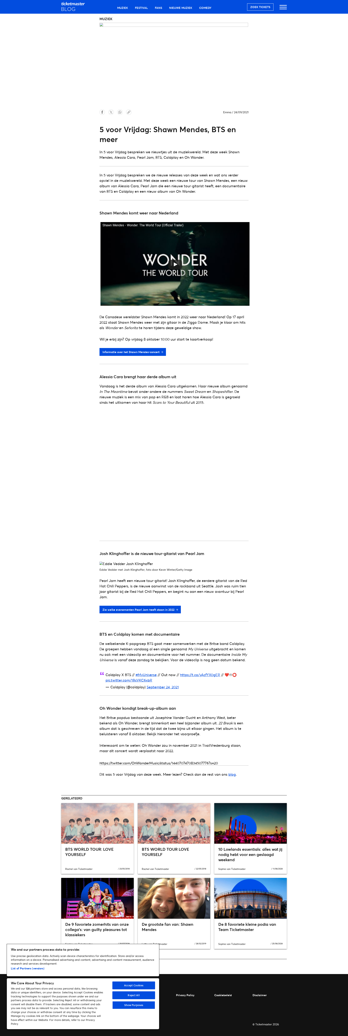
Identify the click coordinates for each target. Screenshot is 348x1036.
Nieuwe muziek (180, 8)
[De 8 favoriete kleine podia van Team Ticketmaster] (250, 898)
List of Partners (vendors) (27, 968)
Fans (158, 8)
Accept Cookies (134, 985)
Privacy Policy (185, 995)
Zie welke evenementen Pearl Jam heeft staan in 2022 (138, 610)
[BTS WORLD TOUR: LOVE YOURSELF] (97, 823)
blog (232, 774)
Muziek (122, 8)
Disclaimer (260, 995)
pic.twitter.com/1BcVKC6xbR (129, 680)
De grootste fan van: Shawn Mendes (167, 927)
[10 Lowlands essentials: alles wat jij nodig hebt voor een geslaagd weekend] (250, 823)
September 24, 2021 (163, 687)
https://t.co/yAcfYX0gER (200, 674)
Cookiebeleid (223, 995)
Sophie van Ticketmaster (231, 868)
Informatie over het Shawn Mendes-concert (131, 352)
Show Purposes (133, 1005)
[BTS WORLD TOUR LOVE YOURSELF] (174, 823)
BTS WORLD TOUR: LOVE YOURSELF (89, 852)
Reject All (134, 995)
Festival (141, 8)
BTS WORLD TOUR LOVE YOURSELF (165, 852)
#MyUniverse (146, 674)
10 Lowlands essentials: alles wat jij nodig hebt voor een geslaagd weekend (250, 854)
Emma (227, 112)
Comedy (205, 8)
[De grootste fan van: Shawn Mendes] (174, 898)
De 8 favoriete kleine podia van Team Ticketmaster (247, 927)
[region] (83, 987)
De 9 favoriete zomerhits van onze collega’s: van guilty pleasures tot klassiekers (97, 929)
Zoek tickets (260, 7)
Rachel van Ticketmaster (78, 868)
